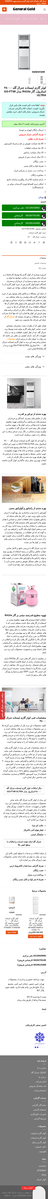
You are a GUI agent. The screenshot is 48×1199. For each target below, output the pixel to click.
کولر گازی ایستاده (12, 19)
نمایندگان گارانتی (39, 1105)
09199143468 (39, 965)
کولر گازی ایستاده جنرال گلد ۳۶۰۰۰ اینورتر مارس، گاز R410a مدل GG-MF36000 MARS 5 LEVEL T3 (35, 924)
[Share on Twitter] (34, 243)
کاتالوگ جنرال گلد (38, 1072)
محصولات (11, 339)
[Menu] (44, 9)
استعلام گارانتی (39, 1110)
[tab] (24, 257)
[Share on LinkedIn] (21, 243)
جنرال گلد (10, 317)
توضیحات (43, 258)
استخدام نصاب (40, 1090)
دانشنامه (42, 1166)
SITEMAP (41, 1170)
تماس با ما (41, 1068)
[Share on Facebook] (39, 243)
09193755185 (39, 960)
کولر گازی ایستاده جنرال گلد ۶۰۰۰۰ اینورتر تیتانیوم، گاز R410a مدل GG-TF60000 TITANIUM (12, 923)
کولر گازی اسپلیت (38, 1133)
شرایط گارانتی (40, 1119)
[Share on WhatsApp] (44, 243)
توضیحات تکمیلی (40, 263)
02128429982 (39, 956)
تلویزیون (42, 1151)
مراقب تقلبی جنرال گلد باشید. (2, 705)
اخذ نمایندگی (41, 1086)
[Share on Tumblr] (16, 243)
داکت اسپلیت (40, 1147)
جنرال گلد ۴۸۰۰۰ (33, 237)
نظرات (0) (42, 268)
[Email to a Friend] (30, 243)
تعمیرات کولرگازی (38, 1114)
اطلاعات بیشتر (12, 932)
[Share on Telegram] (11, 243)
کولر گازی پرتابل (39, 1142)
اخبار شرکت (41, 1081)
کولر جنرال (41, 1179)
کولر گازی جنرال (30, 19)
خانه (41, 19)
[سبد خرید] (4, 9)
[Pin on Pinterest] (25, 243)
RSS (44, 1175)
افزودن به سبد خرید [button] (35, 936)
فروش (32, 1086)
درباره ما (42, 1077)
